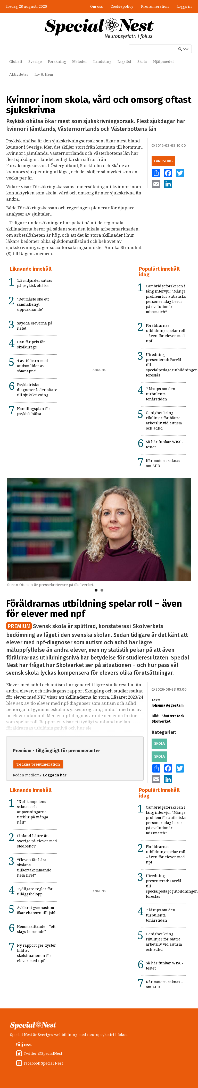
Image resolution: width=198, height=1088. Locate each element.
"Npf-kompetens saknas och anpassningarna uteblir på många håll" (32, 812)
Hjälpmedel (163, 61)
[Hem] (99, 28)
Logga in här (55, 775)
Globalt (15, 61)
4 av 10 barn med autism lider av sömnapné (32, 366)
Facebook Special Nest (43, 1063)
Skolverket (161, 721)
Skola (142, 61)
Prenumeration (155, 6)
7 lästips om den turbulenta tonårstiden (160, 394)
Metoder (79, 61)
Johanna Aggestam (168, 705)
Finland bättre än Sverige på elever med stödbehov (37, 841)
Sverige (35, 61)
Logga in (184, 6)
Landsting (102, 61)
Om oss (96, 6)
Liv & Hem (44, 74)
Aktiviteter (18, 74)
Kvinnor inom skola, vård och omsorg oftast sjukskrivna (98, 105)
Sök (185, 49)
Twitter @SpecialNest (43, 1053)
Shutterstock (172, 716)
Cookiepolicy (122, 6)
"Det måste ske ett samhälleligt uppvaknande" (33, 304)
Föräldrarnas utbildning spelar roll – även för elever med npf (94, 609)
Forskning (57, 61)
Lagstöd (124, 61)
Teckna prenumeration (38, 764)
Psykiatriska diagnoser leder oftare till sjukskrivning (37, 390)
